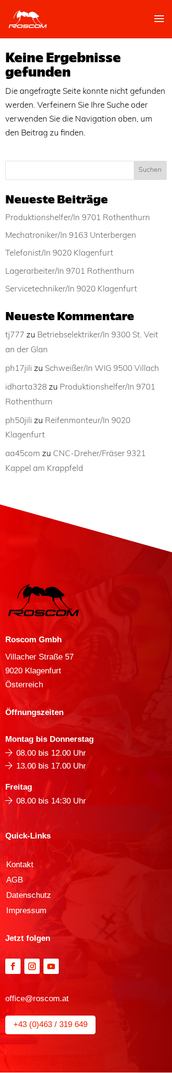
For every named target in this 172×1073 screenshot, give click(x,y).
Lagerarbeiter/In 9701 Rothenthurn (69, 272)
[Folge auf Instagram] (32, 966)
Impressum (26, 911)
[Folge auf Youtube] (51, 966)
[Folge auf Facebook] (13, 966)
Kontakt (19, 865)
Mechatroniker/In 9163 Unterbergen (70, 236)
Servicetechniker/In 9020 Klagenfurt (71, 289)
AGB (14, 880)
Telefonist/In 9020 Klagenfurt (59, 253)
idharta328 (26, 387)
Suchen (150, 170)
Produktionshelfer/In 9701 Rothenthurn (77, 218)
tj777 (14, 335)
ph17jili (18, 369)
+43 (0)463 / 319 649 (50, 1024)
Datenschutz (28, 896)
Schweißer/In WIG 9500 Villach (102, 369)
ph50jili (18, 421)
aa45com (22, 454)
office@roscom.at (37, 998)
